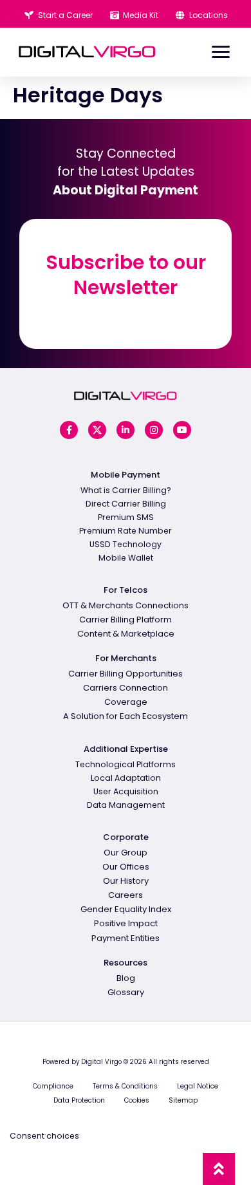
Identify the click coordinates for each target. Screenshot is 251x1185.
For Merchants (125, 658)
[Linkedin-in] (125, 430)
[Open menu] (220, 52)
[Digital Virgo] (87, 51)
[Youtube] (182, 430)
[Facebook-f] (69, 430)
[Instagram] (154, 430)
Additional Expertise (126, 749)
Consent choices (44, 1135)
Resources (125, 962)
